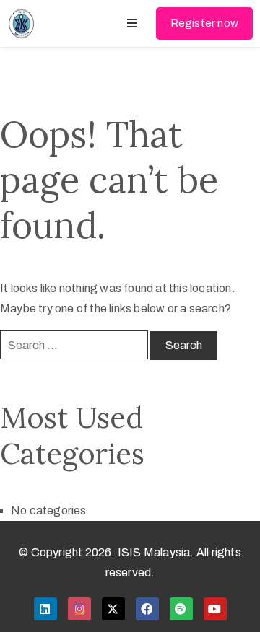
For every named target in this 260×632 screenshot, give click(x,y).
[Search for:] (74, 344)
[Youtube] (215, 608)
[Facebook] (147, 608)
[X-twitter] (113, 608)
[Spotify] (181, 608)
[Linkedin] (45, 608)
